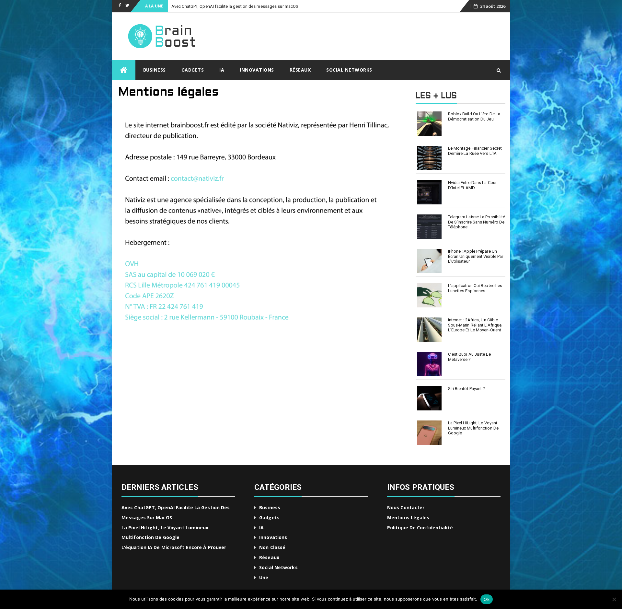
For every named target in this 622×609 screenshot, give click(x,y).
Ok (487, 599)
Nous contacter (405, 507)
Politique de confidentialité (420, 527)
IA (221, 70)
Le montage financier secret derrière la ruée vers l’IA (475, 151)
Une (263, 577)
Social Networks (349, 70)
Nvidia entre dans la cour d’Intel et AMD (472, 185)
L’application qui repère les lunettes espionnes (475, 288)
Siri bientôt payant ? (466, 388)
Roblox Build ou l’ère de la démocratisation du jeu (474, 116)
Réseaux (300, 70)
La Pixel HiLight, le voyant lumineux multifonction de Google (473, 427)
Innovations (257, 70)
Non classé (272, 547)
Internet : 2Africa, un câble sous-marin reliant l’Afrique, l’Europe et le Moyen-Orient (475, 324)
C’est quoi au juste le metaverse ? (469, 357)
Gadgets (192, 70)
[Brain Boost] (123, 70)
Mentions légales (408, 517)
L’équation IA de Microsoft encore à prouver (173, 547)
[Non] (614, 599)
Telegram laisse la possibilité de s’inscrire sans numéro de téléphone (476, 221)
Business (154, 70)
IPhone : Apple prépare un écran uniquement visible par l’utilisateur (475, 256)
